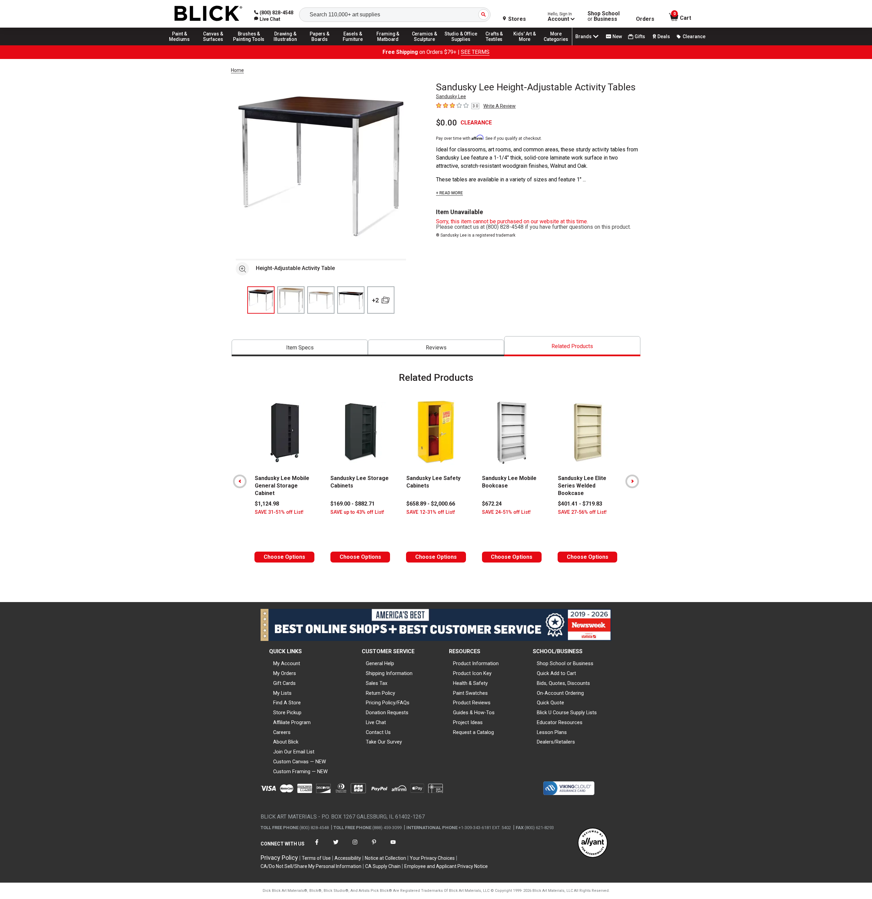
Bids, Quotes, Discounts (563, 683)
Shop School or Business (565, 663)
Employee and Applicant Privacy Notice (446, 866)
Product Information (476, 663)
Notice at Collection (385, 858)
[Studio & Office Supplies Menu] (461, 45)
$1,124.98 (267, 503)
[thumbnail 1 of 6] (261, 300)
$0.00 (446, 123)
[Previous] (240, 481)
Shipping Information (389, 673)
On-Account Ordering (560, 693)
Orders (645, 19)
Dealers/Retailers (556, 742)
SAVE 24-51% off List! (506, 512)
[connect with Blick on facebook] (317, 846)
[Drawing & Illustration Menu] (285, 45)
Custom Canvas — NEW (299, 762)
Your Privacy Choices (432, 858)
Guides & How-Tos (474, 712)
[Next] (632, 481)
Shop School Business (604, 16)
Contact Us (378, 732)
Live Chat (376, 722)
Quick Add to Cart (556, 673)
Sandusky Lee (451, 96)
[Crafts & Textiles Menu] (497, 45)
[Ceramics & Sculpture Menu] (424, 45)
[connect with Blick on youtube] (393, 846)
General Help (380, 663)
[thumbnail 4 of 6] (350, 300)
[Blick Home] (208, 13)
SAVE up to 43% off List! (357, 512)
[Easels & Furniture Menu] (354, 45)
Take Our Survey (384, 742)
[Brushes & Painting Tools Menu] (249, 45)
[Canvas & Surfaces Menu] (213, 45)
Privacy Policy (279, 857)
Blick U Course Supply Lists (567, 712)
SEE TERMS (475, 52)
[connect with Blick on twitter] (336, 846)
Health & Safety (470, 683)
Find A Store (287, 703)
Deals (663, 36)
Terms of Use (316, 858)
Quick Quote (550, 703)
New (617, 36)
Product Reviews (471, 703)
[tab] (300, 348)
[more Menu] (556, 45)
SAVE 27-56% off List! (582, 512)
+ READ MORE (449, 193)
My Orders (284, 673)
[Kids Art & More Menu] (527, 45)
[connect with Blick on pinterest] (374, 846)
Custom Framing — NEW (300, 771)
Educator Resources (559, 722)
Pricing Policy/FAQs (387, 703)
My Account (286, 663)
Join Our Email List (293, 752)
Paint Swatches (470, 693)
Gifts (640, 36)
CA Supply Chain (383, 866)
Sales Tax (376, 683)
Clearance (694, 36)
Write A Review (499, 106)
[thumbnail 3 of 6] (320, 300)
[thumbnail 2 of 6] (291, 300)
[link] (267, 19)
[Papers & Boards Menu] (322, 45)
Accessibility (347, 858)
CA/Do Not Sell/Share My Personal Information (311, 866)
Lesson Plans (552, 732)
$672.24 (492, 503)
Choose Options (284, 557)
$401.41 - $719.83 (580, 503)
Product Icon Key (472, 673)
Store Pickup (287, 712)
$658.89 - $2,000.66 (430, 503)
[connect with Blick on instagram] (355, 846)
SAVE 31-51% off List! (279, 512)
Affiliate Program (292, 722)
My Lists (282, 693)
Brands (583, 36)
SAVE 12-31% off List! (430, 512)
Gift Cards (284, 683)
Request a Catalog (473, 732)
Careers (282, 732)
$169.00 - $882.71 (352, 503)
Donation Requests (387, 712)
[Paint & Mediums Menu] (182, 45)
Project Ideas (468, 722)
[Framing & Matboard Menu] (388, 45)
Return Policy (380, 693)
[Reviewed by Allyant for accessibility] (592, 843)
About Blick (285, 742)
